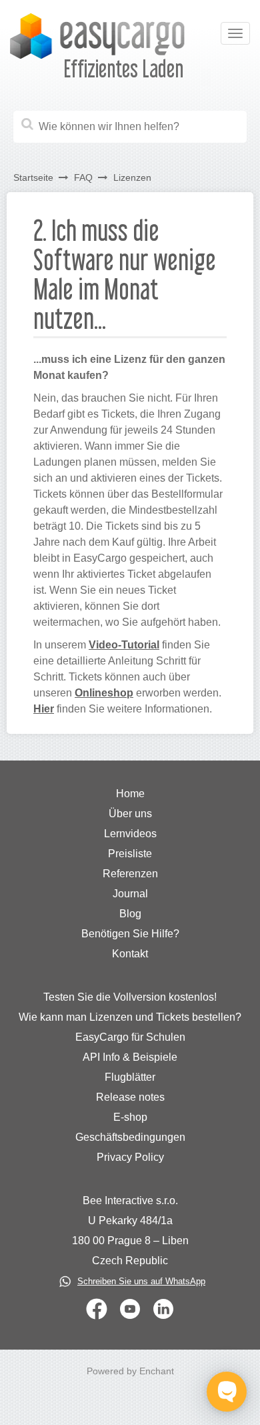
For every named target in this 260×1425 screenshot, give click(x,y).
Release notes (130, 1097)
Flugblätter (130, 1077)
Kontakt (130, 953)
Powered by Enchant (130, 1371)
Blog (130, 913)
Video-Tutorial (124, 644)
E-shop (130, 1117)
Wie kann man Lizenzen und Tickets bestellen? (130, 1017)
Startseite (33, 177)
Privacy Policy (130, 1157)
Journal (130, 893)
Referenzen (130, 873)
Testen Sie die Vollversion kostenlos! (130, 997)
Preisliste (130, 853)
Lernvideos (130, 833)
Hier (43, 709)
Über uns (130, 813)
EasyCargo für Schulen (130, 1037)
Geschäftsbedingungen (130, 1137)
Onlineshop (104, 692)
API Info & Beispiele (130, 1057)
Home (130, 793)
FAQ (83, 177)
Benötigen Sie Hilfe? (130, 933)
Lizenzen (132, 177)
